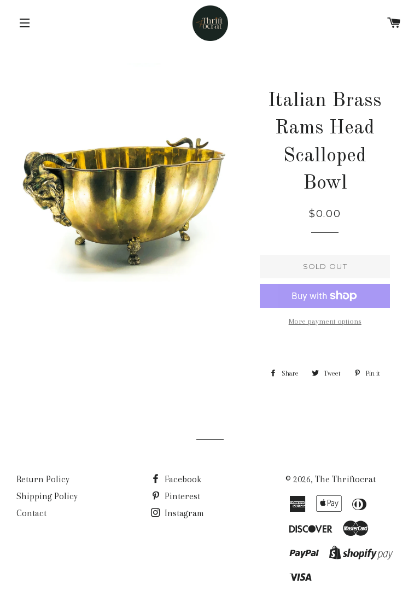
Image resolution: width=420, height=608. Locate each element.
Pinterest (181, 496)
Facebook (181, 479)
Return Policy (42, 479)
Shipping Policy (47, 496)
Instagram (183, 513)
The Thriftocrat (345, 479)
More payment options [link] (325, 321)
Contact (31, 513)
